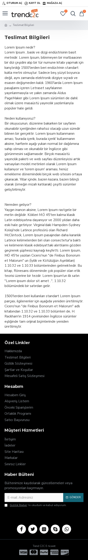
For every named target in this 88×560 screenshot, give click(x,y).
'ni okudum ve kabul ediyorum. (38, 505)
